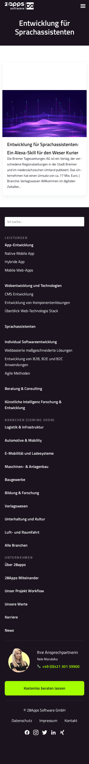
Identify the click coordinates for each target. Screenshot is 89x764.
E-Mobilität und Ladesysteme (29, 453)
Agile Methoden (17, 373)
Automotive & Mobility (23, 440)
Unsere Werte (16, 604)
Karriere (11, 617)
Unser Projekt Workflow (24, 591)
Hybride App (14, 261)
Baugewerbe (15, 479)
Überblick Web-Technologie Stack (31, 311)
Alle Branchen (16, 545)
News (9, 630)
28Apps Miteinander (22, 578)
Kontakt (71, 720)
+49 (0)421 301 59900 (61, 666)
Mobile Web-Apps (19, 270)
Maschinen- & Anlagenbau (26, 466)
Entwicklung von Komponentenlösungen (37, 302)
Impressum (48, 720)
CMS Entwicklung (19, 294)
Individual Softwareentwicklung (31, 342)
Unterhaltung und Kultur (25, 519)
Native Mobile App (19, 253)
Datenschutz (22, 720)
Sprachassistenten (20, 326)
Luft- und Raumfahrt (22, 532)
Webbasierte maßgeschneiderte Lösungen (38, 350)
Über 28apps (15, 564)
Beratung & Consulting (23, 388)
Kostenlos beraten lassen (44, 688)
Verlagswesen (16, 506)
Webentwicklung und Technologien (33, 285)
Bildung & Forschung (22, 493)
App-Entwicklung (19, 245)
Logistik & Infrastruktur (24, 427)
